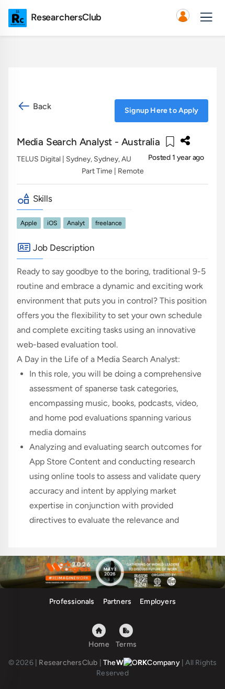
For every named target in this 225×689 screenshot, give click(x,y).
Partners (117, 601)
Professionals (72, 601)
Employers (158, 601)
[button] (183, 17)
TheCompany (141, 662)
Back (41, 106)
